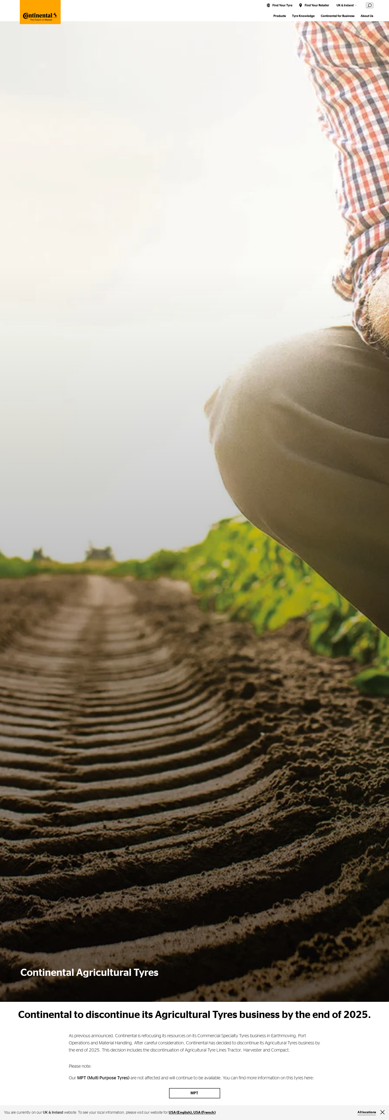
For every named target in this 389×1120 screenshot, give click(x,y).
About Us (367, 16)
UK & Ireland (345, 5)
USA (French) (204, 1112)
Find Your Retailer (317, 5)
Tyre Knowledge (303, 16)
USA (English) (180, 1112)
